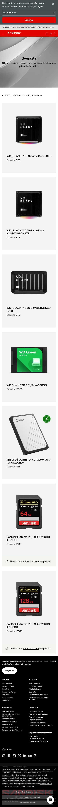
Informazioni (7, 683)
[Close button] (52, 4)
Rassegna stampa (9, 692)
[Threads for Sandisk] (35, 756)
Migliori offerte (35, 689)
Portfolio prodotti (35, 686)
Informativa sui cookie (26, 786)
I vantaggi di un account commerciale (11, 715)
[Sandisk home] (14, 33)
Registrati (9, 670)
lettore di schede (31, 561)
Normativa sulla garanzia (38, 714)
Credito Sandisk (8, 719)
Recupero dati (7, 724)
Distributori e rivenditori (38, 695)
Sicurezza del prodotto (37, 723)
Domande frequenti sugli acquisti (38, 698)
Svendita (32, 692)
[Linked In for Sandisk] (24, 755)
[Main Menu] (4, 33)
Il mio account (34, 683)
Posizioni (5, 695)
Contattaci (6, 700)
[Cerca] (55, 33)
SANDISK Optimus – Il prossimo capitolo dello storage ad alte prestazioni (28, 27)
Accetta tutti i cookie (27, 802)
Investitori (6, 689)
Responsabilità (8, 686)
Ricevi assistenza (36, 711)
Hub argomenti (8, 711)
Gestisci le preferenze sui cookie (27, 792)
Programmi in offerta (10, 727)
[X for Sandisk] (19, 756)
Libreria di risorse (36, 720)
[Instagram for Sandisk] (3, 756)
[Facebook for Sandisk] (9, 756)
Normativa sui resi (36, 717)
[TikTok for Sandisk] (14, 756)
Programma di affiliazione (12, 730)
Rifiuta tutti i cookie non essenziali (27, 797)
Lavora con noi (7, 697)
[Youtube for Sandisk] (30, 756)
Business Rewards (9, 721)
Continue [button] (29, 20)
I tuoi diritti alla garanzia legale (41, 725)
